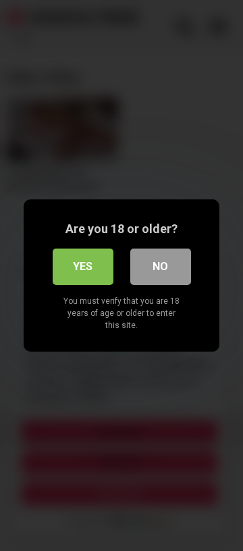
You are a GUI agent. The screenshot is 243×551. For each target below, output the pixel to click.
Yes (82, 266)
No (160, 266)
